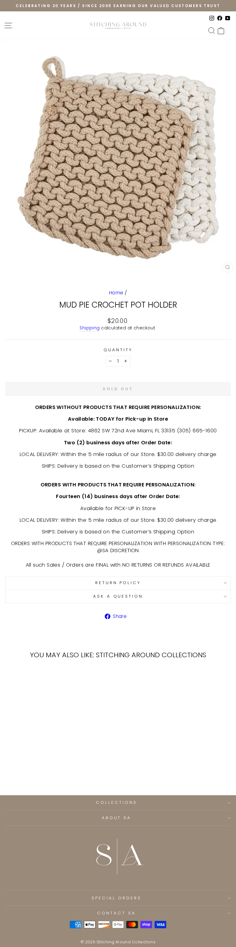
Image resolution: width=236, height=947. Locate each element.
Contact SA (116, 913)
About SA (117, 818)
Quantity (118, 350)
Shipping (90, 328)
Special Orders (117, 898)
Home (116, 292)
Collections (116, 802)
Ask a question (118, 596)
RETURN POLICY (118, 583)
